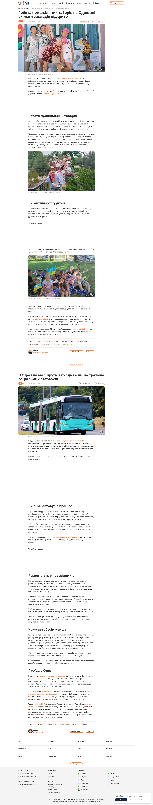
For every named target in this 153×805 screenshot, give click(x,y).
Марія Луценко (38, 732)
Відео (97, 3)
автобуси (75, 724)
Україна (44, 3)
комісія (85, 724)
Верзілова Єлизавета (40, 353)
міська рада (52, 724)
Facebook (84, 786)
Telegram (84, 777)
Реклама (51, 781)
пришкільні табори (40, 319)
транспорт (41, 724)
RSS (111, 786)
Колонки (87, 3)
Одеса (27, 8)
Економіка (70, 3)
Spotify (112, 780)
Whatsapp (84, 789)
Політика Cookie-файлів (26, 784)
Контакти (51, 779)
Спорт (78, 3)
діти (39, 341)
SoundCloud (114, 783)
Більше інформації (136, 800)
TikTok (112, 774)
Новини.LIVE (40, 456)
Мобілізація (110, 749)
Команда (51, 787)
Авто (20, 741)
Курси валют (52, 789)
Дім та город (81, 741)
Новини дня (51, 756)
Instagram (84, 783)
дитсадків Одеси (82, 329)
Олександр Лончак (52, 94)
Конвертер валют (54, 792)
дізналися (50, 456)
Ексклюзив (22, 749)
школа (57, 345)
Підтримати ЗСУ (118, 3)
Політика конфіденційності (27, 776)
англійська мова (82, 341)
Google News (114, 777)
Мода (20, 756)
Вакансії (51, 776)
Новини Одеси (46, 345)
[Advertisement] (60, 105)
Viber (82, 780)
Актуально (51, 741)
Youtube (83, 774)
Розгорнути (76, 764)
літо (57, 341)
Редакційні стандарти (26, 781)
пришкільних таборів (68, 78)
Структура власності (55, 784)
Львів (78, 749)
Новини (53, 3)
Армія (61, 3)
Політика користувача (26, 773)
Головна (20, 8)
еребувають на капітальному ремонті (62, 537)
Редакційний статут (25, 779)
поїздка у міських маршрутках (52, 676)
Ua (128, 3)
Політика (109, 756)
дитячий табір (67, 345)
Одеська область (67, 341)
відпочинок (47, 341)
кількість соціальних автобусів (67, 441)
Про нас (51, 773)
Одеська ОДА (34, 345)
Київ (49, 749)
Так (121, 800)
